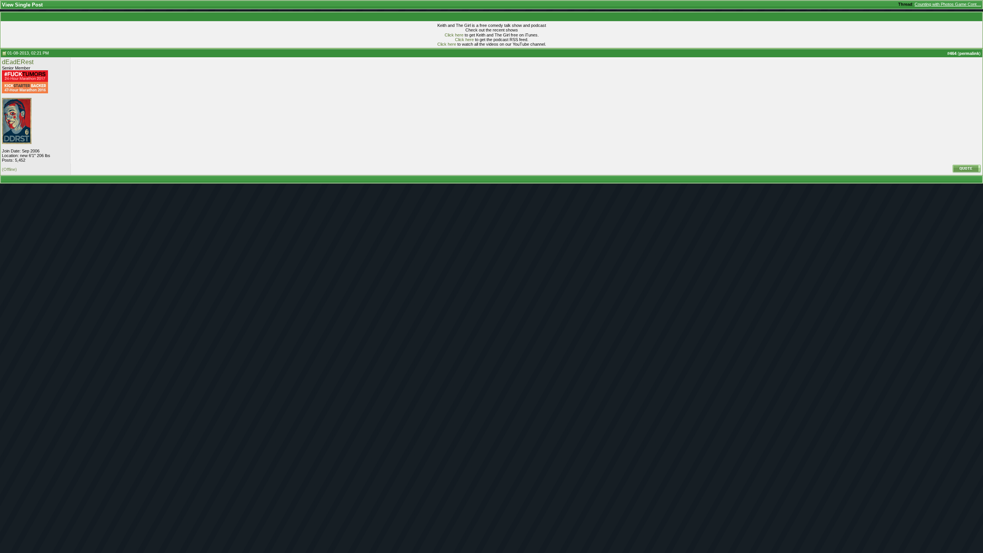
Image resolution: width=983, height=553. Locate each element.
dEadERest (17, 62)
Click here (454, 35)
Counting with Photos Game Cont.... (948, 4)
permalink (969, 53)
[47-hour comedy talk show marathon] (25, 91)
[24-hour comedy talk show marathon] (25, 80)
